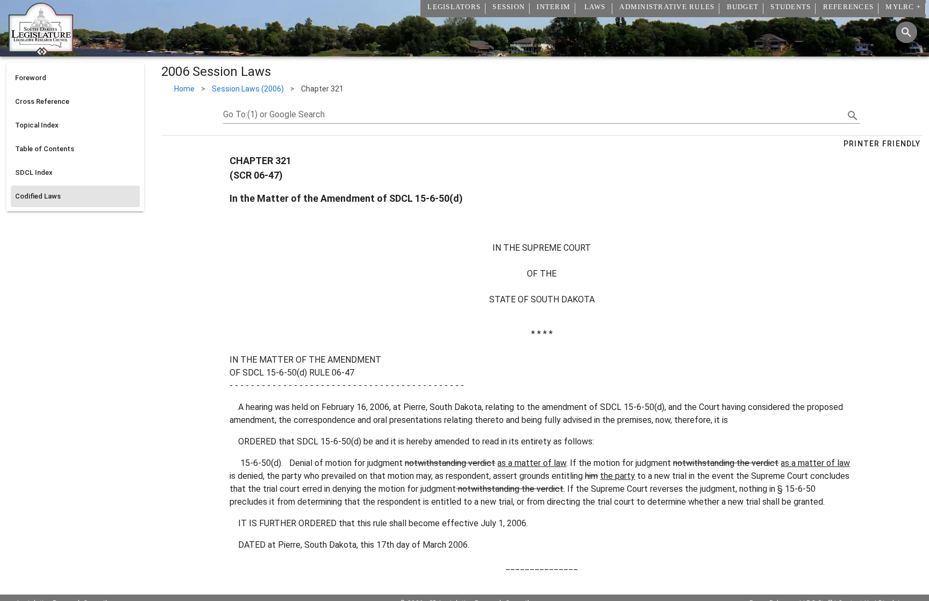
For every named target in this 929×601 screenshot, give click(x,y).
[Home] (41, 52)
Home (184, 88)
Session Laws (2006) (248, 88)
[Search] (906, 32)
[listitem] (75, 78)
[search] (852, 115)
